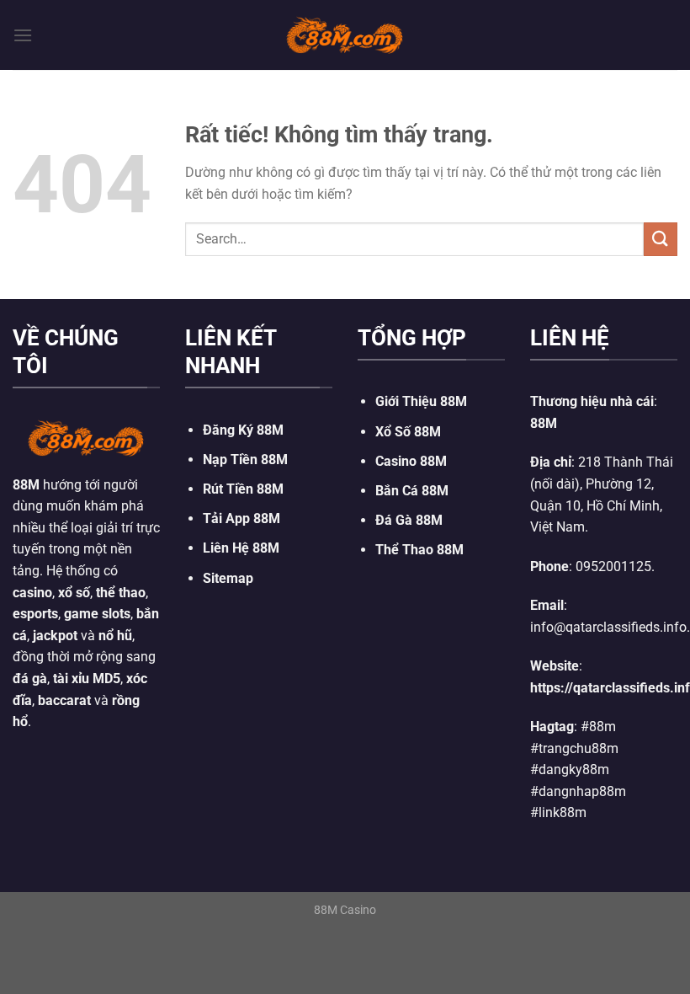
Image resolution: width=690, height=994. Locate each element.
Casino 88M (411, 461)
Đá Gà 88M (409, 520)
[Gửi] (660, 238)
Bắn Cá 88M (411, 491)
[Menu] (23, 35)
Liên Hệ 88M (241, 548)
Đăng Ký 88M (243, 430)
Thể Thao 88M (419, 550)
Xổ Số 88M (408, 432)
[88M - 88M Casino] (345, 34)
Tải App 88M (241, 518)
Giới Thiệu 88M (421, 401)
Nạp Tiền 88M (245, 460)
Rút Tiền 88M (243, 489)
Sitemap (228, 578)
